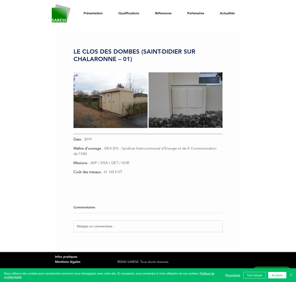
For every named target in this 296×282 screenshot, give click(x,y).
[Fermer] (291, 275)
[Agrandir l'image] (110, 100)
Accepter (277, 275)
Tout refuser (254, 275)
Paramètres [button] (232, 275)
